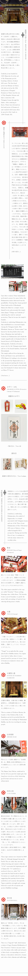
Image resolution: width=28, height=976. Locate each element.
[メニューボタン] (26, 2)
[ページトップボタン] (25, 972)
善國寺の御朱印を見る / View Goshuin (14, 476)
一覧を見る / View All (14, 446)
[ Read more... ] (5, 375)
